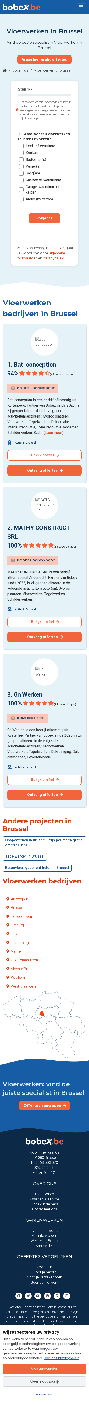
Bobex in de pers (44, 1204)
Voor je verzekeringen (44, 1277)
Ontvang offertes (43, 470)
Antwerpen (19, 899)
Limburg (17, 925)
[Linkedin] (57, 1295)
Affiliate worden (44, 1235)
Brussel (17, 908)
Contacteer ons (44, 1209)
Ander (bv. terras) (39, 199)
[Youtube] (37, 1295)
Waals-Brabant (22, 977)
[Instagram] (66, 1295)
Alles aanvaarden (44, 1368)
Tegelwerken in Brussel (24, 856)
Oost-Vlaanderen (24, 960)
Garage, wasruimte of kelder (43, 189)
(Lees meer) (53, 432)
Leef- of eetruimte (40, 146)
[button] (81, 7)
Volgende (44, 218)
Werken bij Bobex (44, 1241)
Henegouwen (21, 916)
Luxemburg (20, 943)
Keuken (32, 153)
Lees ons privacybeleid (61, 1358)
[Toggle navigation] (81, 6)
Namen (17, 951)
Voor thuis (20, 70)
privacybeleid (53, 258)
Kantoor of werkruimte (43, 180)
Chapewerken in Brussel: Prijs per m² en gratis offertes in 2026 (44, 842)
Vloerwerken (44, 70)
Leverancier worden (44, 1230)
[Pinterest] (47, 1295)
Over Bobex (44, 1194)
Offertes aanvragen (43, 1105)
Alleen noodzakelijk (44, 1381)
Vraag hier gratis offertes (44, 59)
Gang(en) (33, 173)
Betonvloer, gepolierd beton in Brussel (37, 868)
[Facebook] (18, 1295)
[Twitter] (28, 1295)
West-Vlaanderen (24, 986)
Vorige (44, 233)
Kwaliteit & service (44, 1199)
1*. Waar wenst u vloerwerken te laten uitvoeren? (44, 136)
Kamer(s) (33, 166)
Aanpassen (44, 1394)
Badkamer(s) (36, 159)
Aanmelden (45, 1246)
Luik (14, 934)
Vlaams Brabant (24, 969)
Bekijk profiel (43, 455)
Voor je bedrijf (44, 1272)
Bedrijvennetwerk (44, 1282)
